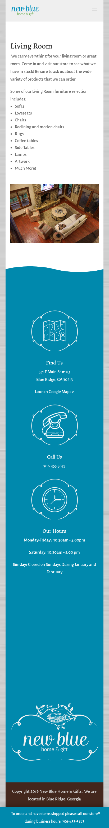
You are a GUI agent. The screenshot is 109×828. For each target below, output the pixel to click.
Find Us (54, 362)
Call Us (54, 456)
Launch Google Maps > (54, 391)
